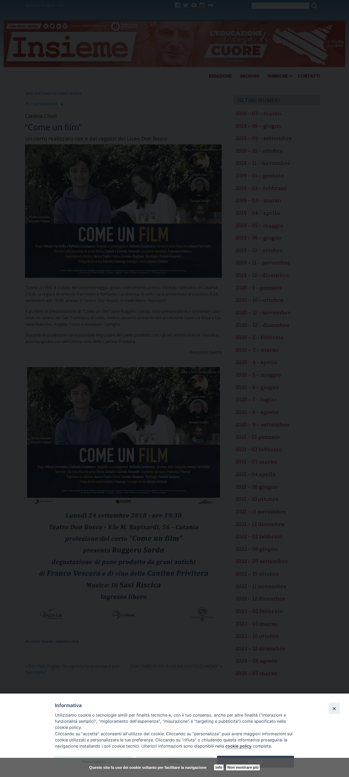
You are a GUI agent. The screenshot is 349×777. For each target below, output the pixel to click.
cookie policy (238, 746)
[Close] (334, 708)
